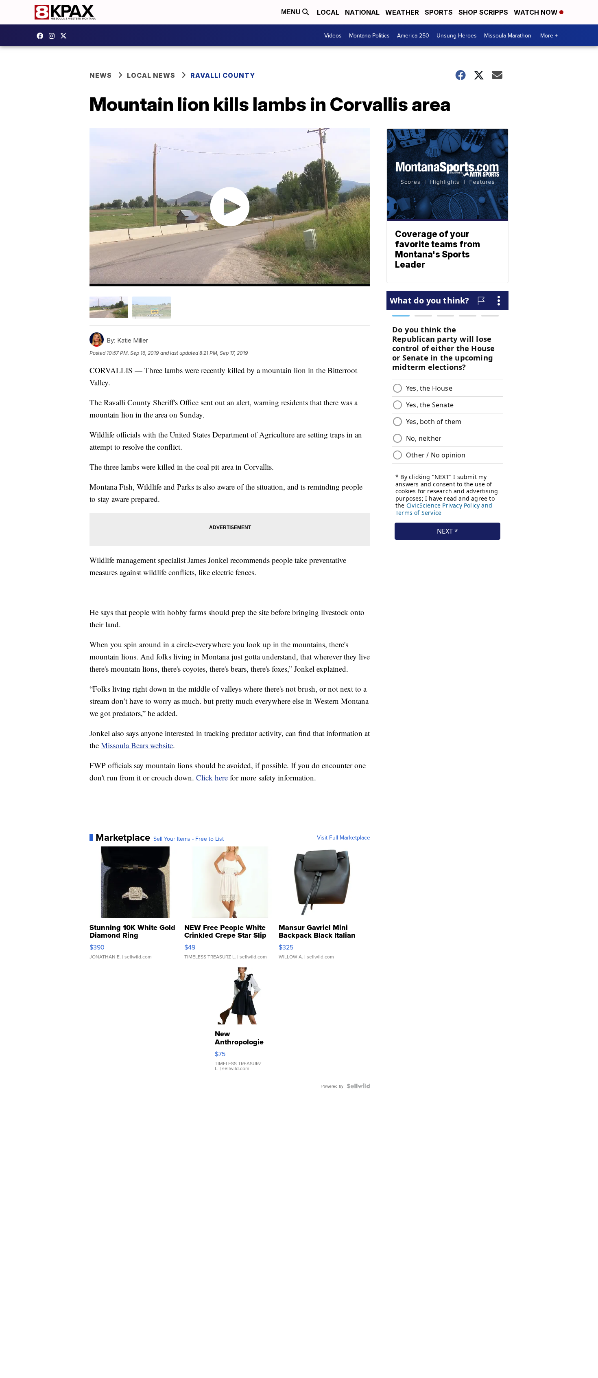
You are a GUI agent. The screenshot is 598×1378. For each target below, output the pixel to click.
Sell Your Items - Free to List (188, 839)
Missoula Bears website (137, 745)
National (362, 12)
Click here (212, 777)
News (100, 75)
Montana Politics (369, 35)
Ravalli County (222, 75)
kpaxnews (65, 36)
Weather (402, 12)
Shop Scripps (483, 12)
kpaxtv (42, 36)
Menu (291, 12)
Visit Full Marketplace (343, 837)
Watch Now (536, 12)
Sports (439, 12)
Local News (151, 75)
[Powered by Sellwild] (358, 1086)
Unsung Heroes (456, 35)
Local (328, 12)
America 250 (413, 35)
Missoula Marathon (507, 35)
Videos (333, 35)
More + (549, 35)
